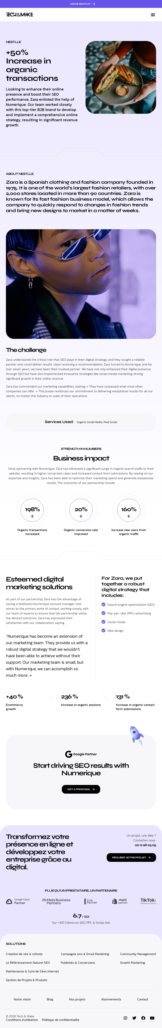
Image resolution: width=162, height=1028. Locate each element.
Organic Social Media (89, 422)
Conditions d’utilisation (22, 1020)
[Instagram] (125, 1018)
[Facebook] (143, 1018)
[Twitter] (134, 1018)
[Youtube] (152, 1018)
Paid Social (110, 422)
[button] (153, 14)
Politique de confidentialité (60, 1020)
